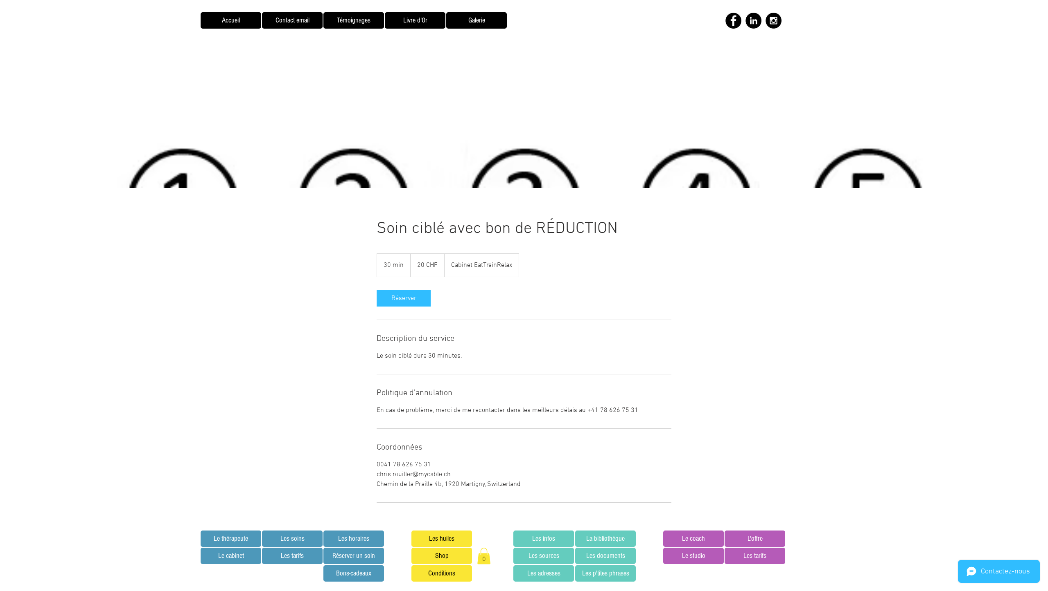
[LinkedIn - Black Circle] (753, 21)
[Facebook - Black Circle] (733, 21)
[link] (404, 298)
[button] (484, 556)
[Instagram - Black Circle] (773, 21)
